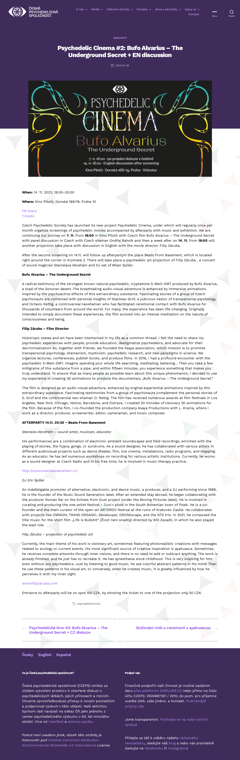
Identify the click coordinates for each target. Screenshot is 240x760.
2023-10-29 (122, 65)
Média (95, 9)
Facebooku (154, 748)
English (44, 654)
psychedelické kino (88, 603)
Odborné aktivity (118, 9)
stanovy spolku (80, 721)
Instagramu (177, 748)
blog (172, 743)
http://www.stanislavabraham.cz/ (50, 471)
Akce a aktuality (166, 9)
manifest (56, 721)
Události (120, 37)
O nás (80, 9)
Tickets (28, 216)
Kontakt (193, 14)
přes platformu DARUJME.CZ (158, 691)
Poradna (142, 9)
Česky (27, 654)
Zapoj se (190, 9)
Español (63, 654)
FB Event (29, 211)
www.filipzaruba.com (39, 583)
